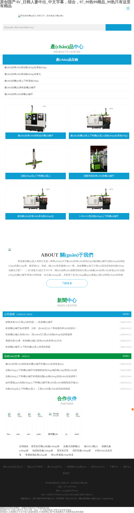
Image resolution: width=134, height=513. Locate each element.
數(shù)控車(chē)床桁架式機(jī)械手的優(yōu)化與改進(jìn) (35, 364)
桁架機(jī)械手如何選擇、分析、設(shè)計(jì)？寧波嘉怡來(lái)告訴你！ (41, 328)
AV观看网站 (44, 512)
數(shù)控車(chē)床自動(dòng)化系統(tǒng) (26, 67)
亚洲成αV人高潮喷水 (9, 512)
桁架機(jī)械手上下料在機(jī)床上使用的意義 (28, 347)
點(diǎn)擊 (107, 68)
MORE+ (126, 314)
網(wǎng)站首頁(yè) (13, 467)
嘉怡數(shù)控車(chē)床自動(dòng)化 (35, 216)
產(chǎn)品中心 (54, 467)
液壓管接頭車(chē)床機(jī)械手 (99, 176)
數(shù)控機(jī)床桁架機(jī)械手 (20, 87)
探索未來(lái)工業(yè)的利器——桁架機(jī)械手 (29, 322)
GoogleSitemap (107, 498)
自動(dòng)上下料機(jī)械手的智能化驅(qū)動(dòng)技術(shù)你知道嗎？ (42, 376)
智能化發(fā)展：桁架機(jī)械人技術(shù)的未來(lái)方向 (34, 340)
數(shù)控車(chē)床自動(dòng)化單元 (23, 74)
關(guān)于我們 (35, 467)
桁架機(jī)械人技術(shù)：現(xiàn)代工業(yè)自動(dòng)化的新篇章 (39, 334)
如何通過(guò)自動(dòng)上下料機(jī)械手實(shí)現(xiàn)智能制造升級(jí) (42, 382)
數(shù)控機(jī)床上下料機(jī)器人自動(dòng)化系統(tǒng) (99, 135)
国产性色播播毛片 (57, 512)
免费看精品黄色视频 (75, 512)
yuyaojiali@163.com (70, 491)
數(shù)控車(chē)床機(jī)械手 (19, 94)
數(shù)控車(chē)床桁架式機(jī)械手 (35, 135)
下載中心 (114, 467)
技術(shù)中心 (98, 467)
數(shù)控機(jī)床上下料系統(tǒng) (22, 81)
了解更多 (67, 283)
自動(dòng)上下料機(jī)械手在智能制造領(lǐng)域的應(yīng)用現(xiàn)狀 (41, 370)
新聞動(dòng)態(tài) (76, 467)
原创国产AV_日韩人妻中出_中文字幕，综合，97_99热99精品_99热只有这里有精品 (35, 510)
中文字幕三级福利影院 (28, 512)
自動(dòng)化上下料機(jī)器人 (35, 176)
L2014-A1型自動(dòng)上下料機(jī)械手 (99, 216)
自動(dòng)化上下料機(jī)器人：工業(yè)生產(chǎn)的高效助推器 (38, 389)
